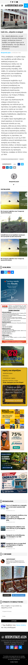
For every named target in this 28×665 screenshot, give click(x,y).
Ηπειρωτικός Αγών (6, 52)
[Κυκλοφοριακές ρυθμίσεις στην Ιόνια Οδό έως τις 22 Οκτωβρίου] (3, 528)
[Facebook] (7, 647)
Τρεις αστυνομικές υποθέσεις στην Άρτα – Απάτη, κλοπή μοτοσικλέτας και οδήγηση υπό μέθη (16, 518)
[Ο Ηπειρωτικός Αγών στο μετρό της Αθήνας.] (14, 579)
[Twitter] (12, 647)
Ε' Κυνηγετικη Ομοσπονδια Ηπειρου (10, 159)
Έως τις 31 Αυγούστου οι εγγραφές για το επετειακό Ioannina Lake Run (16, 507)
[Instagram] (16, 647)
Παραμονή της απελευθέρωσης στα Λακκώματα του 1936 (15, 536)
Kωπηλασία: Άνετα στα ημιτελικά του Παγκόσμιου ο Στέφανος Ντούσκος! (16, 545)
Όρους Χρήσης (21, 625)
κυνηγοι (21, 159)
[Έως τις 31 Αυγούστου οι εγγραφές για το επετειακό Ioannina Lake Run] (3, 507)
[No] (26, 659)
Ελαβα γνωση (14, 662)
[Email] (20, 647)
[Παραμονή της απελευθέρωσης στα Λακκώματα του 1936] (3, 536)
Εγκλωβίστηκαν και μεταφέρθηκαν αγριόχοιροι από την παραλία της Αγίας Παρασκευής (13, 235)
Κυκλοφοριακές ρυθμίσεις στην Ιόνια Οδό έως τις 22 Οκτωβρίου (15, 527)
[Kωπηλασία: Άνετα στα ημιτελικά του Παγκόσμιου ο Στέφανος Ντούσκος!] (3, 545)
